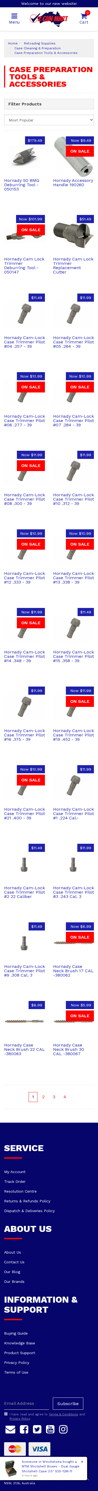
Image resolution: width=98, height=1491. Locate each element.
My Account (15, 1172)
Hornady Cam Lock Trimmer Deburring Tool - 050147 (24, 265)
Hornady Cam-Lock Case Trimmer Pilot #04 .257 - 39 (24, 342)
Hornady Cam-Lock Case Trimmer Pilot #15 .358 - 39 (73, 656)
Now (81, 140)
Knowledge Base (19, 1343)
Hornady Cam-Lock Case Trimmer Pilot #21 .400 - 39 (24, 813)
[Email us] (10, 1428)
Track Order (15, 1181)
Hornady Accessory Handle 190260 (73, 182)
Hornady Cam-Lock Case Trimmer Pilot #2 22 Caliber (24, 892)
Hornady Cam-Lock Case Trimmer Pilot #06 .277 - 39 (24, 420)
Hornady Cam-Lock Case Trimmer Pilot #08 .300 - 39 (24, 499)
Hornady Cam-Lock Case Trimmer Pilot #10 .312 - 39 (73, 499)
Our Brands (14, 1281)
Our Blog (12, 1272)
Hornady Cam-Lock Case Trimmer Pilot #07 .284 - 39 (73, 420)
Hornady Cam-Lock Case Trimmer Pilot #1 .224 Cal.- (73, 813)
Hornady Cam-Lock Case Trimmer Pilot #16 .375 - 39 (24, 735)
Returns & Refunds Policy (27, 1201)
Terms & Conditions (63, 1414)
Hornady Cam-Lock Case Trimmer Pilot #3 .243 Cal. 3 (73, 892)
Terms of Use (16, 1372)
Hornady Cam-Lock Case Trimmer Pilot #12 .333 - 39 (24, 578)
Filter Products (25, 104)
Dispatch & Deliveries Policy (29, 1211)
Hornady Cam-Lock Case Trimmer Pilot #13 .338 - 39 (73, 578)
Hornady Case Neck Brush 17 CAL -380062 (73, 971)
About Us (12, 1252)
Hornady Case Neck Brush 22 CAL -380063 (24, 1049)
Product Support (19, 1353)
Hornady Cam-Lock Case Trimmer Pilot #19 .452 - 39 (73, 735)
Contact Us (14, 1262)
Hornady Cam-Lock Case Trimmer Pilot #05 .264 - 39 (73, 342)
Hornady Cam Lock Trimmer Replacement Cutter (73, 265)
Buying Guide (16, 1333)
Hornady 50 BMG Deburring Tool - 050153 (21, 185)
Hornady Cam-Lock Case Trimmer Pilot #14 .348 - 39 (24, 656)
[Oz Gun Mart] (49, 18)
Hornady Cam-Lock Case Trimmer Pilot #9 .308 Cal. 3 (24, 971)
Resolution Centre (20, 1191)
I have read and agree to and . (47, 1417)
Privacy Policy (16, 1362)
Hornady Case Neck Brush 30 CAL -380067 (68, 1049)
